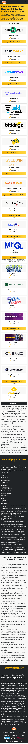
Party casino (5, 479)
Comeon (4, 503)
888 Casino (5, 474)
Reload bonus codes (8, 642)
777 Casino (5, 477)
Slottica (4, 492)
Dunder (4, 500)
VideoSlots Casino (7, 489)
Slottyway (5, 497)
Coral (3, 475)
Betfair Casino (6, 480)
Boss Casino (5, 487)
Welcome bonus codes (9, 579)
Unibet (4, 484)
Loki (3, 498)
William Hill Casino (7, 490)
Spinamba (5, 495)
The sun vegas (6, 502)
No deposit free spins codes (9, 629)
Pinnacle (4, 485)
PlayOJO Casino (6, 493)
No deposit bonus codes (8, 602)
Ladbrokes (5, 482)
